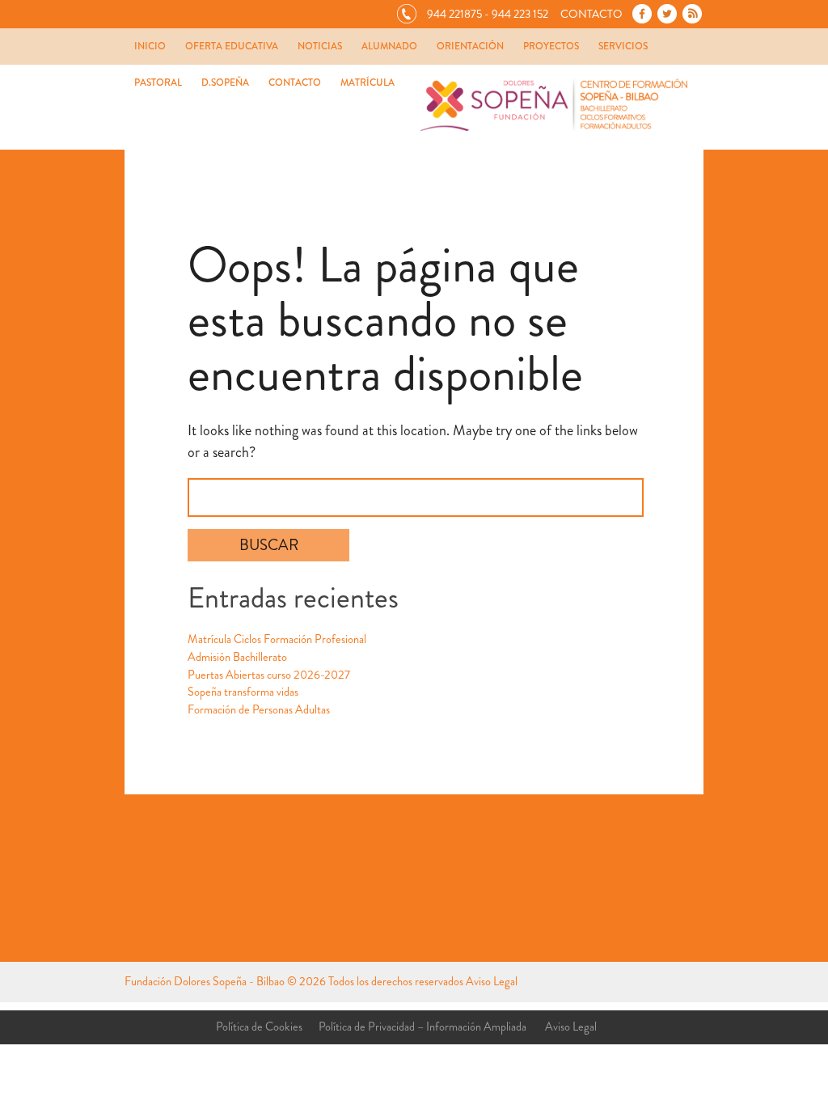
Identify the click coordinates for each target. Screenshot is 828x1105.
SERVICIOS (623, 46)
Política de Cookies (259, 1026)
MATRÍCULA (367, 82)
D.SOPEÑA (225, 82)
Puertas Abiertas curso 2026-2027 (269, 675)
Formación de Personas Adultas (259, 709)
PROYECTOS (551, 46)
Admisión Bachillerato (237, 657)
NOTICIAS (320, 46)
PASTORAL (158, 82)
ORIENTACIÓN (470, 46)
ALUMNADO (389, 46)
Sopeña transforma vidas (243, 692)
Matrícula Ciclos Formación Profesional (277, 639)
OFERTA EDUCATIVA (231, 46)
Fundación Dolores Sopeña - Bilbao (205, 981)
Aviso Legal (492, 981)
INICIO (150, 46)
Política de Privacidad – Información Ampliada (422, 1026)
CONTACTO (294, 82)
